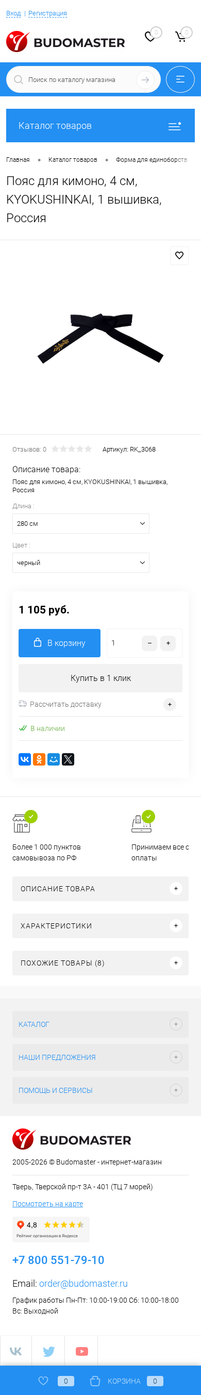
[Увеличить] (100, 338)
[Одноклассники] (39, 759)
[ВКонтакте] (25, 759)
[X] (68, 759)
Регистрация (47, 13)
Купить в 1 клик (101, 678)
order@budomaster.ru (83, 1283)
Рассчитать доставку (66, 704)
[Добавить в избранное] (179, 255)
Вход (13, 13)
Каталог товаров (55, 125)
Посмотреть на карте (47, 1204)
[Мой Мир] (53, 759)
